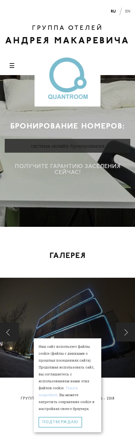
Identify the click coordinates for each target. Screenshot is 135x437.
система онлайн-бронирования (68, 146)
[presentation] (9, 332)
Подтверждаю (60, 422)
